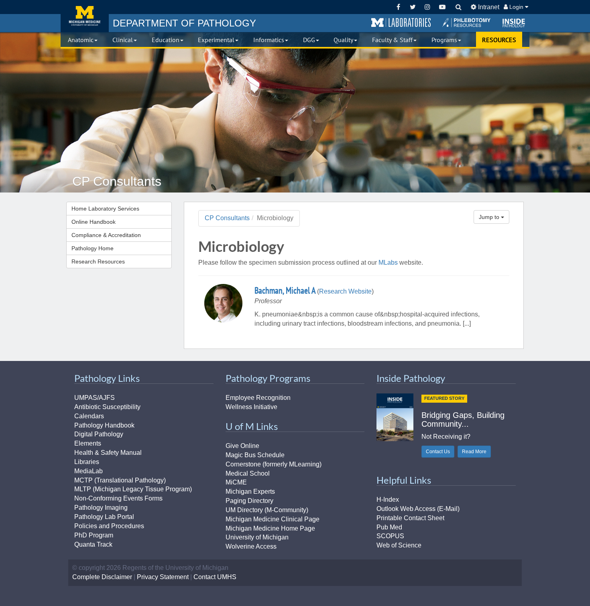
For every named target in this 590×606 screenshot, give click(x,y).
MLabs (388, 262)
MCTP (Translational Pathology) (120, 480)
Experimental (216, 40)
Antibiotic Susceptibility (107, 406)
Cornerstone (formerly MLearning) (273, 464)
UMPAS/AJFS (94, 397)
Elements (87, 443)
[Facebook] (398, 7)
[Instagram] (427, 7)
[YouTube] (442, 7)
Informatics (268, 40)
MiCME (236, 482)
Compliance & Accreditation (106, 235)
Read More (474, 451)
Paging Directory (249, 500)
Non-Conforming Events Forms (118, 498)
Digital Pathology (98, 434)
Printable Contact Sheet (410, 518)
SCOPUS (390, 536)
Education (165, 40)
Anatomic (81, 40)
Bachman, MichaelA (284, 290)
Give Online (242, 445)
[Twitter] (412, 7)
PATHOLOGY (184, 23)
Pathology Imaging (101, 507)
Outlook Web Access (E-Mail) (418, 508)
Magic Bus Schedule (255, 455)
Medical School (248, 473)
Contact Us (438, 451)
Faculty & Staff (392, 40)
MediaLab (88, 471)
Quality (343, 40)
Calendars (89, 416)
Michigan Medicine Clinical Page (272, 519)
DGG (309, 40)
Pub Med (389, 527)
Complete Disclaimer (102, 577)
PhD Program (93, 535)
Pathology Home (92, 248)
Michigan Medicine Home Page (270, 528)
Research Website (345, 291)
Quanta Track (93, 544)
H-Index (387, 499)
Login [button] (516, 7)
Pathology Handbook (104, 425)
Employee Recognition (258, 397)
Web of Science (398, 545)
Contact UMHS (214, 577)
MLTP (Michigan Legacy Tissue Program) (133, 489)
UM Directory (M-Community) (267, 510)
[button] (401, 23)
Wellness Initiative (251, 406)
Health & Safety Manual (108, 452)
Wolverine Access (251, 546)
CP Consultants (227, 218)
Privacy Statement (163, 577)
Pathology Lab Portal (104, 516)
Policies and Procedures (109, 526)
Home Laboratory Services (105, 208)
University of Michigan (257, 537)
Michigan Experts (250, 491)
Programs (444, 40)
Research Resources (98, 261)
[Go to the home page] (85, 16)
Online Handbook (93, 222)
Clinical (122, 40)
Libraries (86, 461)
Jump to (490, 217)
